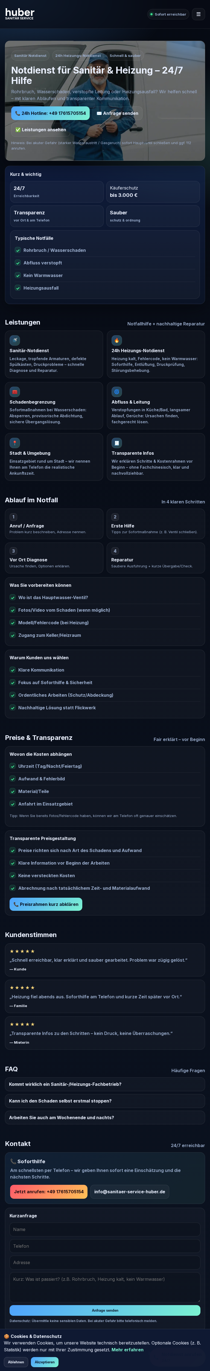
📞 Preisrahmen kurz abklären (45, 904)
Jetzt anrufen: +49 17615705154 (49, 1191)
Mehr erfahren (128, 1349)
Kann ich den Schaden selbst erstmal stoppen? (60, 1101)
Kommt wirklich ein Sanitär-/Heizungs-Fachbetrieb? (65, 1084)
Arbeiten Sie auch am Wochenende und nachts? (61, 1117)
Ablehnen (16, 1362)
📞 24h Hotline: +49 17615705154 (50, 113)
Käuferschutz (124, 188)
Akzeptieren (45, 1362)
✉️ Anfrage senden (117, 113)
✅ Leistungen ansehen (40, 129)
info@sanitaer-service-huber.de (129, 1191)
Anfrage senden (105, 1310)
